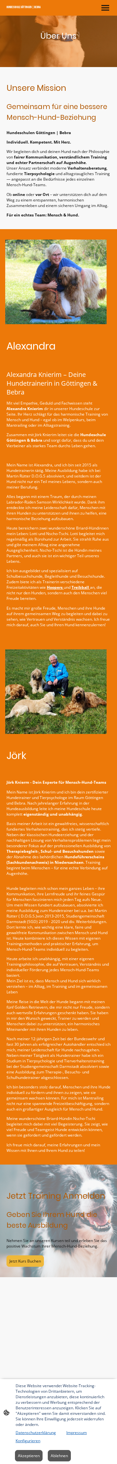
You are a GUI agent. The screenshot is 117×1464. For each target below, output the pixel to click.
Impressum (76, 1432)
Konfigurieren (28, 1440)
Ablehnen (59, 1455)
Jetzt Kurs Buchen (25, 1261)
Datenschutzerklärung (36, 1432)
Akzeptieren (29, 1455)
